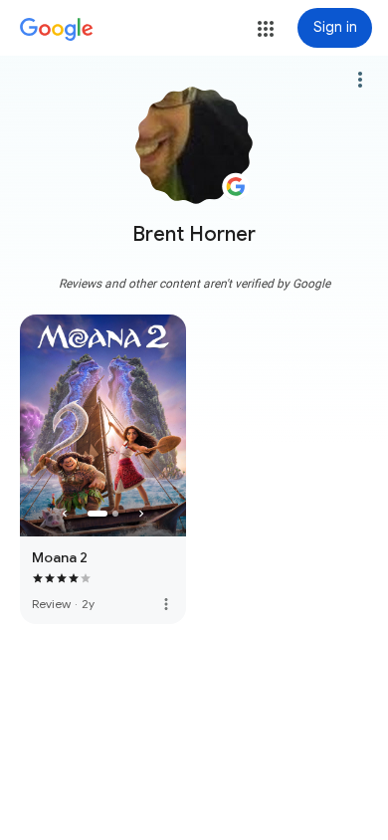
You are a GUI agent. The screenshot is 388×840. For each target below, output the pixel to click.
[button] (266, 29)
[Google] (57, 30)
